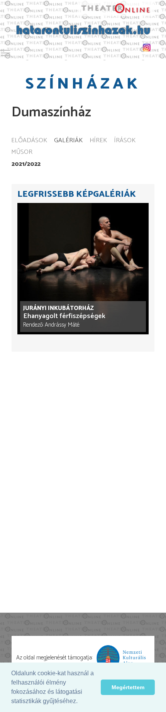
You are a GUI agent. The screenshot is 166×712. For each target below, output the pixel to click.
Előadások (29, 141)
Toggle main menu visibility (5, 52)
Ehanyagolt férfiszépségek (64, 316)
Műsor (21, 152)
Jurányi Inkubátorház (58, 308)
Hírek (98, 141)
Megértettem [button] (128, 687)
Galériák (68, 141)
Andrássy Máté (62, 325)
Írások (125, 141)
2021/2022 (26, 164)
